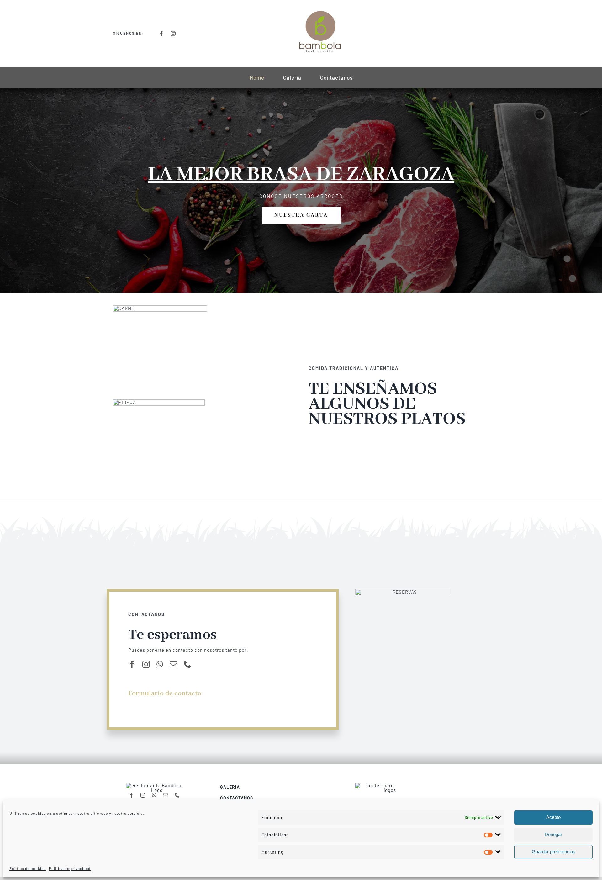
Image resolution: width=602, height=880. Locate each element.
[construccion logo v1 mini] (319, 13)
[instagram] (173, 33)
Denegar (553, 834)
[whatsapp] (159, 664)
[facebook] (161, 33)
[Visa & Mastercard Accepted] (375, 785)
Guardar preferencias (553, 851)
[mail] (173, 664)
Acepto (553, 817)
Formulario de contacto (164, 693)
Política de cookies (27, 868)
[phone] (188, 664)
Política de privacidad (70, 868)
